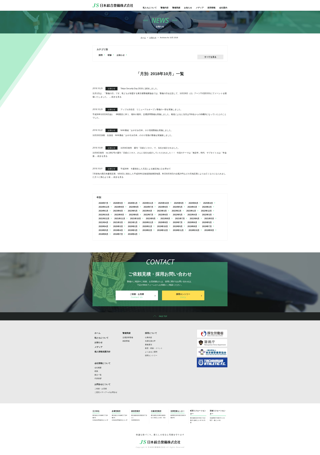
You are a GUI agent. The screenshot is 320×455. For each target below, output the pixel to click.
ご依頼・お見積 (100, 389)
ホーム (143, 38)
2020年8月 (163, 222)
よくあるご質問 (151, 352)
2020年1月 (147, 226)
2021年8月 (165, 218)
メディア (200, 8)
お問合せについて (102, 384)
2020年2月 (133, 226)
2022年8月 (134, 215)
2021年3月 (118, 222)
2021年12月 (104, 218)
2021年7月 (180, 218)
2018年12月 (162, 230)
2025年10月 (163, 203)
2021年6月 (194, 218)
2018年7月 (118, 234)
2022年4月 (192, 215)
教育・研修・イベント (153, 348)
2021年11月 (119, 218)
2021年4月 (103, 222)
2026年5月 (118, 203)
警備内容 (164, 8)
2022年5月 (177, 215)
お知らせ (188, 8)
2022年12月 (206, 211)
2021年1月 (133, 222)
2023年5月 (133, 211)
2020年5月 (207, 222)
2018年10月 (194, 230)
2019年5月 (103, 230)
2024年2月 (207, 207)
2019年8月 (192, 226)
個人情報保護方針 (102, 352)
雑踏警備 (126, 341)
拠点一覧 (98, 375)
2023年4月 (147, 211)
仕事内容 (148, 337)
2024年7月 (148, 207)
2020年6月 (192, 222)
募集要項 (148, 345)
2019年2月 (147, 230)
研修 (110, 55)
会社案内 (223, 8)
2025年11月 (147, 203)
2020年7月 (177, 222)
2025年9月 (179, 203)
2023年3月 (162, 211)
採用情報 (212, 8)
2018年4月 (133, 234)
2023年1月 (191, 211)
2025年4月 (208, 203)
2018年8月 (103, 234)
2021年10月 (135, 218)
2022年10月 (104, 215)
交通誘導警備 (127, 337)
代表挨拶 (98, 378)
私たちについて (150, 8)
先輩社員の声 (150, 341)
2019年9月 (177, 226)
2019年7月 (207, 226)
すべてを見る (210, 57)
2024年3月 (192, 207)
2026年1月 (133, 203)
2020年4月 (103, 226)
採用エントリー (151, 355)
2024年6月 (163, 207)
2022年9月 (119, 215)
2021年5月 (209, 218)
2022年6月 (163, 215)
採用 (101, 55)
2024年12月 (104, 207)
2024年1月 (103, 211)
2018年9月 (209, 230)
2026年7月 (103, 203)
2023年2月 (176, 211)
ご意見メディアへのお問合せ (105, 392)
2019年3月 (133, 230)
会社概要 (98, 368)
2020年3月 (118, 226)
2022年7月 (148, 215)
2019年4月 (118, 230)
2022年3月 (207, 215)
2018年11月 (178, 230)
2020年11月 (147, 222)
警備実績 (176, 8)
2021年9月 (151, 218)
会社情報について (102, 363)
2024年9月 (119, 207)
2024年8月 (134, 207)
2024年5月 (177, 207)
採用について (151, 333)
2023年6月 (118, 211)
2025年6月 (193, 203)
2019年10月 (162, 226)
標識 (96, 371)
